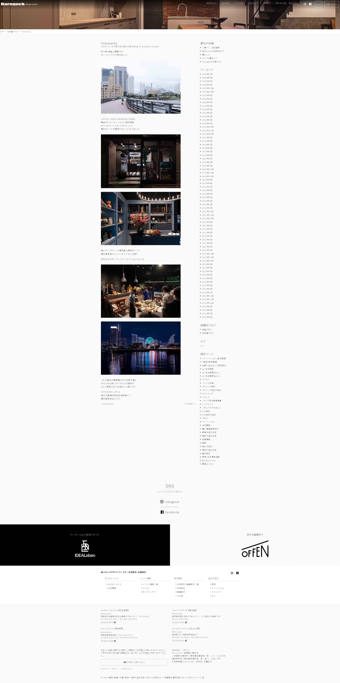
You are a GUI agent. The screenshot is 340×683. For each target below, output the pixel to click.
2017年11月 (208, 215)
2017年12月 (208, 211)
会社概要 (206, 425)
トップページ (208, 404)
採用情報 (206, 439)
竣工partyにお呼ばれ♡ (213, 51)
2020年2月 (207, 120)
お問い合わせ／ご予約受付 (214, 365)
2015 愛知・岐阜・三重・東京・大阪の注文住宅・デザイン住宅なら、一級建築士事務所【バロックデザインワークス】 (153, 677)
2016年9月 (207, 264)
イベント (146, 588)
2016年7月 (207, 271)
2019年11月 (208, 130)
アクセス (206, 379)
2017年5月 (207, 236)
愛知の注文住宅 (209, 436)
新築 (204, 443)
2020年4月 (207, 113)
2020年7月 (207, 102)
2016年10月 (208, 260)
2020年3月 (207, 116)
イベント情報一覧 (150, 584)
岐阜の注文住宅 (209, 432)
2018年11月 (208, 172)
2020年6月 (207, 106)
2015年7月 (207, 313)
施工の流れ (207, 446)
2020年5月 (207, 109)
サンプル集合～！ (209, 58)
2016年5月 (207, 278)
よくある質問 (208, 369)
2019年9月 (207, 137)
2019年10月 (208, 134)
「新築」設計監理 (209, 362)
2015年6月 (207, 317)
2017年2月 (207, 246)
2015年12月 (208, 296)
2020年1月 (207, 123)
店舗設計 (181, 592)
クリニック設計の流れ (212, 390)
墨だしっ (206, 54)
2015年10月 (208, 303)
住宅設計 (181, 588)
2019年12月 (208, 127)
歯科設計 (206, 453)
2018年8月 (207, 183)
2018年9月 (207, 179)
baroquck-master (150, 46)
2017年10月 (208, 218)
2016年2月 (207, 289)
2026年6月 (207, 77)
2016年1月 (207, 292)
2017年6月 (207, 232)
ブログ (205, 418)
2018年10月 (208, 176)
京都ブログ (207, 329)
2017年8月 (207, 225)
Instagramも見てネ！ (212, 61)
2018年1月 (207, 208)
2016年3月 (207, 285)
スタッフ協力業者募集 (212, 400)
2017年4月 (207, 239)
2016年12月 (208, 253)
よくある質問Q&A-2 (211, 376)
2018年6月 (207, 190)
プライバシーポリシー (110, 669)
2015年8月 (207, 310)
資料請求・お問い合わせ (135, 662)
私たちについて (209, 460)
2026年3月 (207, 84)
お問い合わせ (331, 4)
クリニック (216, 592)
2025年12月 (208, 88)
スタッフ (205, 397)
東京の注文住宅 (209, 450)
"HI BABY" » (190, 404)
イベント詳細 (208, 383)
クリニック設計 (209, 386)
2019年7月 (207, 144)
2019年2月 (207, 162)
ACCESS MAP (107, 622)
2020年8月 (207, 99)
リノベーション (208, 421)
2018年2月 (207, 204)
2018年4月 (207, 197)
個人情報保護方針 (210, 429)
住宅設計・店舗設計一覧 (188, 584)
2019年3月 (207, 158)
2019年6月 (207, 148)
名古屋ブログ (12, 31)
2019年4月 (207, 155)
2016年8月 (207, 267)
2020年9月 (207, 95)
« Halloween (107, 404)
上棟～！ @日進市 (211, 47)
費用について (208, 464)
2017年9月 (207, 222)
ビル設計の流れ (209, 414)
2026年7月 (207, 74)
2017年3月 (207, 243)
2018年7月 (207, 186)
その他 (180, 596)
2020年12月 (208, 91)
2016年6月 (207, 274)
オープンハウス (149, 592)
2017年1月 (207, 250)
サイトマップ (207, 393)
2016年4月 (207, 281)
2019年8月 (207, 141)
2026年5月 (207, 81)
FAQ (318, 4)
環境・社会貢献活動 (211, 457)
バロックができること (211, 407)
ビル (214, 596)
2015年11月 (208, 299)
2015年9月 (207, 306)
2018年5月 (207, 194)
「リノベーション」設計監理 (214, 358)
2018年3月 (207, 201)
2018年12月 (208, 169)
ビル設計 (206, 411)
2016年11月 (208, 257)
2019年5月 (207, 151)
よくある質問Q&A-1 (211, 372)
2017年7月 (207, 229)
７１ (202, 346)
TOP (2, 31)
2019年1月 (207, 165)
